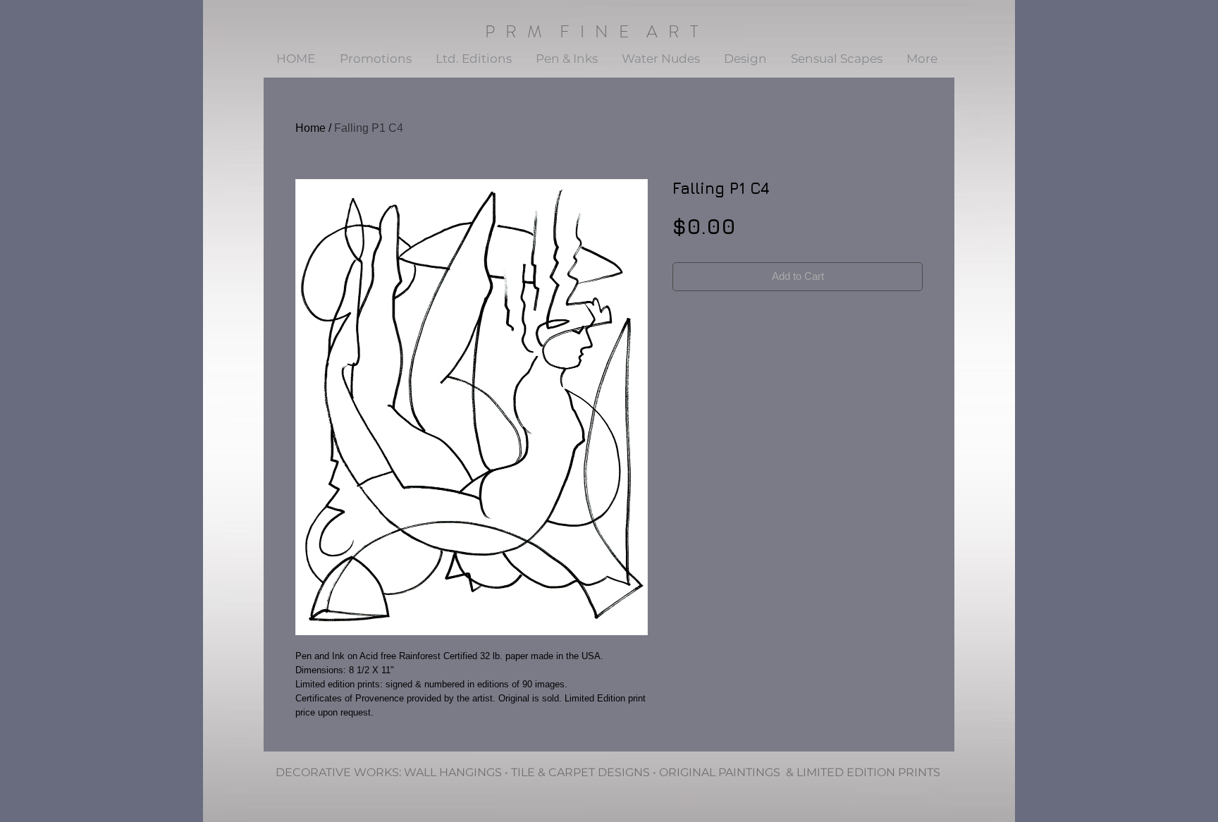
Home (310, 128)
